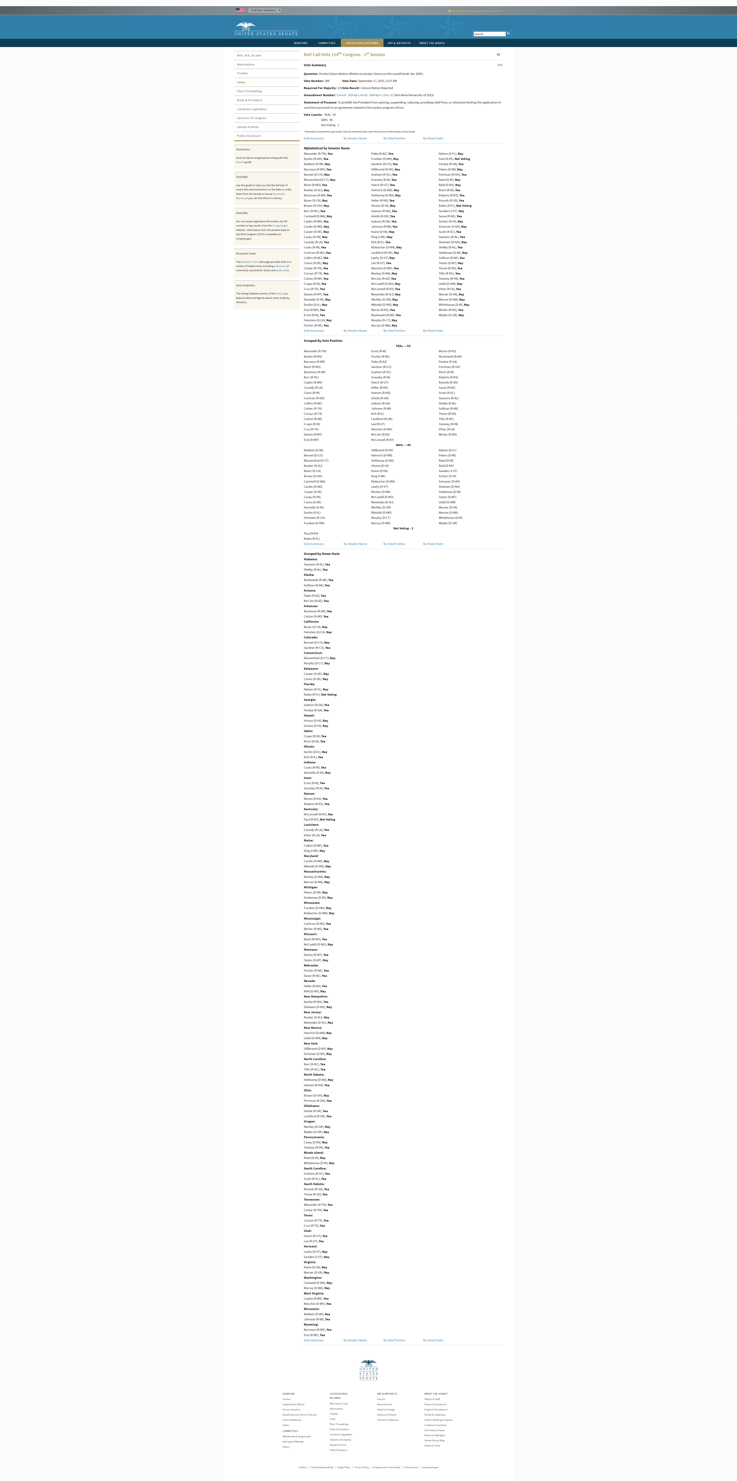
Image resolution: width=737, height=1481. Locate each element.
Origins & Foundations (435, 1409)
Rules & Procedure (250, 100)
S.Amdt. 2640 (366, 95)
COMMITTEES (290, 1431)
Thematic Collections (388, 1419)
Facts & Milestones (292, 1419)
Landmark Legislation (252, 109)
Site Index (283, 270)
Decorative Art (384, 1404)
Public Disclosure (249, 136)
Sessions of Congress (251, 118)
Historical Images (386, 1409)
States (286, 1425)
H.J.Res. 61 (386, 95)
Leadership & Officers (293, 1404)
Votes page (282, 293)
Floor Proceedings (249, 91)
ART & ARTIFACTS (387, 1393)
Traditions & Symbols (435, 1425)
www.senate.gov (430, 1467)
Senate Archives (248, 127)
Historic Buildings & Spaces (438, 1419)
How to (240, 162)
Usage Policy (343, 1467)
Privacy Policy (361, 1467)
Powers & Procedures (435, 1404)
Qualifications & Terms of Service (300, 1414)
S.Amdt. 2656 (345, 95)
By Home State (433, 138)
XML (500, 65)
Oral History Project (434, 1430)
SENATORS (289, 1393)
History (286, 1446)
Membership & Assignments (297, 1436)
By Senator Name (355, 138)
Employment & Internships (386, 1467)
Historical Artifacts (386, 1414)
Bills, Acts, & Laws (249, 55)
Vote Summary (314, 138)
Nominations (246, 64)
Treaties (242, 73)
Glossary (281, 266)
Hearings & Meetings (293, 1441)
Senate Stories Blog (434, 1440)
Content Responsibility (322, 1467)
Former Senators (291, 1409)
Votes (241, 82)
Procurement (411, 1467)
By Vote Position (394, 138)
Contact (287, 1399)
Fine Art (381, 1399)
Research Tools (249, 262)
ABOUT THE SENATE (436, 1393)
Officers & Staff (432, 1399)
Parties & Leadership (434, 1414)
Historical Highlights (434, 1435)
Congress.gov (280, 225)
